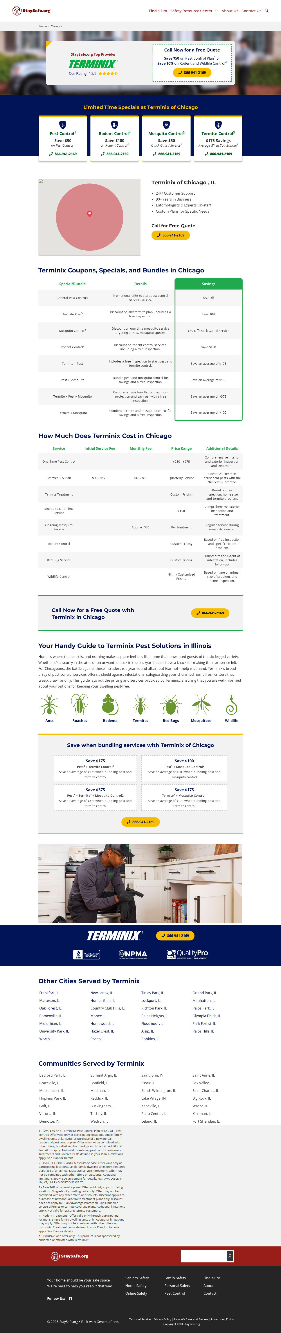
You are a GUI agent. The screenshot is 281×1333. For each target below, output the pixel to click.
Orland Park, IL (205, 992)
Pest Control (174, 1293)
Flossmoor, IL (152, 1023)
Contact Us (251, 11)
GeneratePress (108, 1321)
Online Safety (136, 1293)
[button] (268, 11)
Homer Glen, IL (102, 1000)
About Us (230, 11)
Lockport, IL (150, 1000)
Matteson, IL (49, 1000)
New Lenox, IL (101, 992)
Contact (210, 1293)
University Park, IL (54, 1031)
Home (43, 26)
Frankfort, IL (49, 992)
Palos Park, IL (203, 1008)
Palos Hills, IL (203, 1031)
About (209, 1285)
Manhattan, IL (204, 1000)
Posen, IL (97, 1038)
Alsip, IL (147, 1031)
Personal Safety (177, 1285)
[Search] (230, 1256)
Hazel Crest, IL (102, 1031)
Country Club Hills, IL (107, 1008)
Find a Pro (158, 11)
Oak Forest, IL (50, 1008)
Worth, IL (46, 1038)
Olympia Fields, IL (207, 1015)
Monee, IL (98, 1015)
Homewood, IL (102, 1023)
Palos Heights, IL (154, 1015)
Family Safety (175, 1278)
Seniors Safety (137, 1278)
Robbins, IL (150, 1038)
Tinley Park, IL (152, 992)
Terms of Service (140, 1319)
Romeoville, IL (50, 1015)
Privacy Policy (162, 1319)
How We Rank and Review (191, 1319)
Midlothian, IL (50, 1023)
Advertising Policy (222, 1319)
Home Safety (135, 1285)
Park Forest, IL (204, 1023)
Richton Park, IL (154, 1008)
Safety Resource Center (191, 11)
